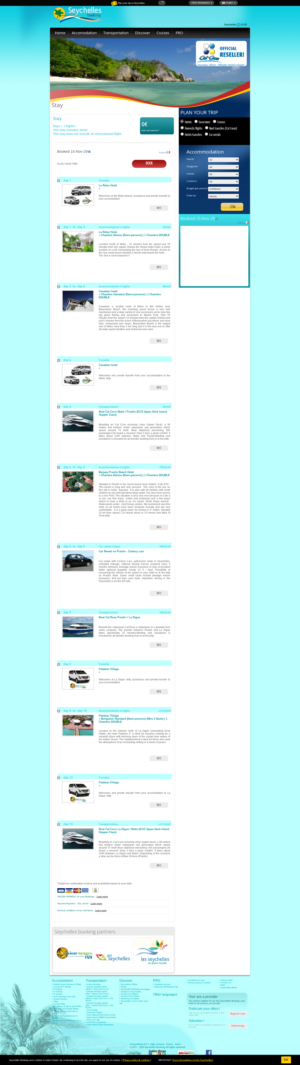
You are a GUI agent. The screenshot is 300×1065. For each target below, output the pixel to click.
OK (286, 1059)
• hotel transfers (93, 984)
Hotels (188, 122)
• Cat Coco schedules (96, 1022)
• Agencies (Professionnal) (165, 987)
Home (60, 32)
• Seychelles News (228, 987)
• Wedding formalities (129, 998)
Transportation (116, 32)
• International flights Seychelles (101, 1017)
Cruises (163, 32)
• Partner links (225, 980)
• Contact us (225, 983)
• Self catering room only (63, 996)
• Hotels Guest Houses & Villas (66, 984)
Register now (237, 1013)
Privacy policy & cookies (136, 1060)
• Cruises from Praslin (129, 996)
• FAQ (222, 985)
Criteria (190, 173)
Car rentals (215, 134)
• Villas (55, 1001)
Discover (142, 32)
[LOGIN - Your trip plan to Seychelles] (100, 5)
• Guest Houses (59, 999)
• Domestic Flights (94, 1012)
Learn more (102, 896)
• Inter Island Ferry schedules (99, 1024)
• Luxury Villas (58, 1004)
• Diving (123, 987)
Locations (192, 180)
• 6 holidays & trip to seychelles (66, 1006)
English (229, 2)
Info (159, 208)
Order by (191, 195)
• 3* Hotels (57, 991)
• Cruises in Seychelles (130, 991)
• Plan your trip (93, 1020)
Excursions (204, 122)
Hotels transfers (193, 134)
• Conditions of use (196, 980)
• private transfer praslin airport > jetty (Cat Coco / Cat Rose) (99, 998)
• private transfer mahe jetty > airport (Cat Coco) (97, 992)
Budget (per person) (197, 188)
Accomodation (84, 32)
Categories (192, 166)
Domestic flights (193, 128)
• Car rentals (91, 1010)
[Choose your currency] (162, 1)
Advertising (237, 1025)
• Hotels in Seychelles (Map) (65, 1009)
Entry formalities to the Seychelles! (192, 1060)
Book (149, 162)
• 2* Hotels (57, 994)
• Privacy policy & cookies (199, 983)
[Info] (78, 204)
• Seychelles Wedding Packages (134, 989)
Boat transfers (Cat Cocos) (223, 128)
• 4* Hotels (57, 989)
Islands (190, 158)
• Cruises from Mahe (128, 994)
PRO (179, 32)
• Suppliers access (161, 984)
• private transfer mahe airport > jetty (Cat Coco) (97, 988)
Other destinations (200, 2)
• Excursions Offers (128, 984)
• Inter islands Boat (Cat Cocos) (100, 1015)
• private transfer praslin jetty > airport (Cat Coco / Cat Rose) (99, 1005)
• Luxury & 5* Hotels (61, 987)
